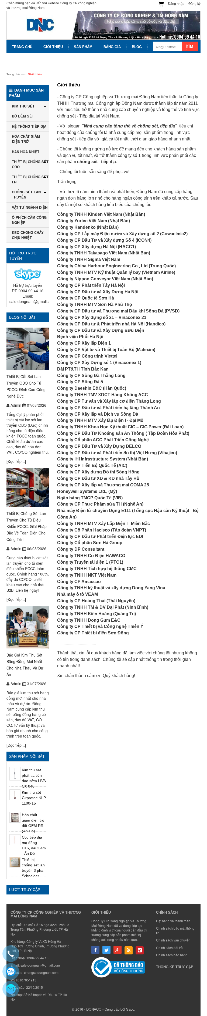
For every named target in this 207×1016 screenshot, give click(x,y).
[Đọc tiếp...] (16, 461)
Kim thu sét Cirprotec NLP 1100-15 (34, 797)
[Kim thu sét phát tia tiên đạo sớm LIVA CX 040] (15, 774)
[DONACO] (103, 25)
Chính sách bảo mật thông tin (175, 930)
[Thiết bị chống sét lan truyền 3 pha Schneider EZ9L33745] (15, 862)
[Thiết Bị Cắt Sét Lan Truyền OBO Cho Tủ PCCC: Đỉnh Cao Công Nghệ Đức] (27, 349)
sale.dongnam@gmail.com (32, 301)
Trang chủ (13, 74)
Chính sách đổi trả (169, 947)
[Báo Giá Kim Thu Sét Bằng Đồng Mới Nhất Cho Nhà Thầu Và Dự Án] (27, 627)
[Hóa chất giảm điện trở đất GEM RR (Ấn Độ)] (15, 817)
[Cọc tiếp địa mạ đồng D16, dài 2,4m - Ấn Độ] (15, 840)
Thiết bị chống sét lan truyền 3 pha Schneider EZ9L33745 (33, 870)
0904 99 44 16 (38, 958)
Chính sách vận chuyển (173, 940)
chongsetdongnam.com (41, 972)
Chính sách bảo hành (172, 955)
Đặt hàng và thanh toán (173, 921)
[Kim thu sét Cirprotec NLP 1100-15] (15, 795)
